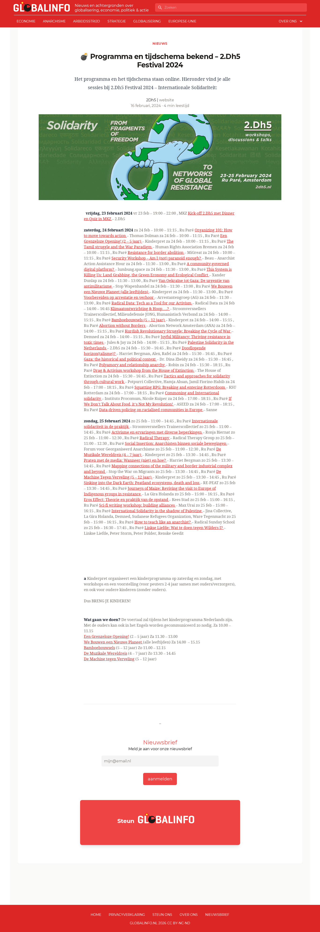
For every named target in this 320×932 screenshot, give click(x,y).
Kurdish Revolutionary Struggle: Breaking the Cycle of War (178, 331)
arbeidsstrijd (86, 21)
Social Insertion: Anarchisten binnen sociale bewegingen (176, 443)
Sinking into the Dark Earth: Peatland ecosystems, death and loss (142, 482)
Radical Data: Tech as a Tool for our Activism (152, 303)
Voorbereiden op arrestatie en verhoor (119, 297)
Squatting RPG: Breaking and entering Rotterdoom (180, 387)
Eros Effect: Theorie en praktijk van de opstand (126, 499)
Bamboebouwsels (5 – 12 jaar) (139, 319)
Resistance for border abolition (156, 252)
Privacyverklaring (127, 915)
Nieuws (160, 43)
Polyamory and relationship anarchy (132, 364)
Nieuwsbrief (217, 915)
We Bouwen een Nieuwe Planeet (113, 642)
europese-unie (182, 21)
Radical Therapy (155, 437)
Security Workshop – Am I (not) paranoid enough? (157, 258)
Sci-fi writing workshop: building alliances (137, 505)
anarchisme (54, 21)
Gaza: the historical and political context (120, 359)
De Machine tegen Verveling (109, 659)
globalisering (147, 21)
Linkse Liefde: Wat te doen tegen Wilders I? (184, 527)
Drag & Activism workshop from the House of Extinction (143, 370)
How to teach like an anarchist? (163, 522)
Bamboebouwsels (99, 647)
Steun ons (162, 915)
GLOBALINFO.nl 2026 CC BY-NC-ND (160, 923)
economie (26, 21)
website (166, 100)
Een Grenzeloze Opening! (106, 636)
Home (96, 915)
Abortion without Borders (122, 325)
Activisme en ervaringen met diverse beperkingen (157, 432)
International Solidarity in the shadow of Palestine (157, 510)
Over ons (189, 915)
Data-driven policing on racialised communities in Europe (151, 409)
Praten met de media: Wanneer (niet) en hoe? (125, 460)
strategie (117, 21)
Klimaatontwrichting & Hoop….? (140, 308)
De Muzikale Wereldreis (105, 653)
